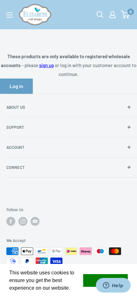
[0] (125, 14)
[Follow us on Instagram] (22, 221)
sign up (46, 65)
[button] (72, 289)
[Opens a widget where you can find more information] (113, 286)
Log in (16, 86)
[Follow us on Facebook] (10, 221)
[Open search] (100, 14)
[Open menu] (9, 14)
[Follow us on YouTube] (35, 221)
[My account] (112, 14)
